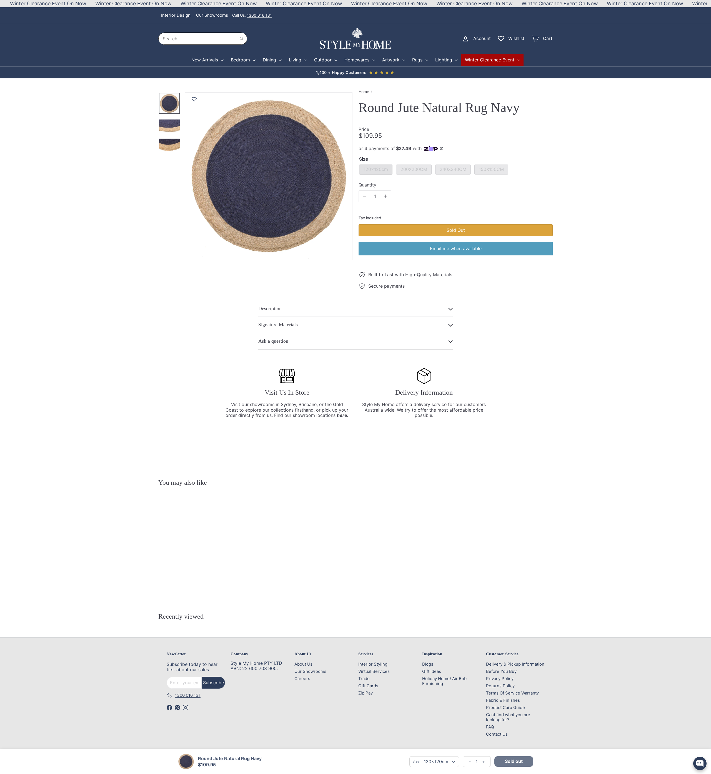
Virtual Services (374, 671)
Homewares (357, 60)
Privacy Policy (500, 678)
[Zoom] (268, 176)
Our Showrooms (212, 15)
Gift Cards (368, 685)
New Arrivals (205, 60)
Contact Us (497, 734)
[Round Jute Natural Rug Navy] (188, 541)
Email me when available (456, 248)
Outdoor (323, 60)
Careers (302, 678)
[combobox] (202, 39)
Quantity (367, 185)
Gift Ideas (431, 671)
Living (296, 60)
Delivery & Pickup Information (515, 664)
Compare (192, 588)
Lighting (444, 60)
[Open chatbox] (700, 763)
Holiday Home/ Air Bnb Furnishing (444, 681)
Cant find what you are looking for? (508, 717)
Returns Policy (500, 685)
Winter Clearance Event (490, 60)
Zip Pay (365, 693)
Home (364, 91)
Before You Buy (501, 671)
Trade (364, 678)
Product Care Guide (505, 707)
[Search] (241, 39)
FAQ (490, 727)
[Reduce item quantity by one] (364, 196)
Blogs (427, 664)
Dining (270, 60)
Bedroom (241, 60)
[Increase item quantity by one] (385, 196)
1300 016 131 (259, 15)
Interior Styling (372, 664)
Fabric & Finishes (503, 700)
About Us (303, 664)
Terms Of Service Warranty (512, 693)
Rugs (418, 60)
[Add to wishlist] (194, 99)
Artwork (391, 60)
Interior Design (176, 15)
